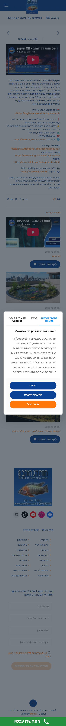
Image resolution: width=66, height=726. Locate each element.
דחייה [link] (33, 385)
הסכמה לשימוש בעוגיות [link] (49, 320)
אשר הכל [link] (33, 404)
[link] (33, 395)
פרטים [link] (33, 318)
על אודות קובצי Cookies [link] (17, 320)
